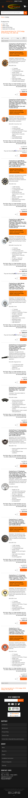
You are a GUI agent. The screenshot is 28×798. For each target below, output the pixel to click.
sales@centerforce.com (7, 776)
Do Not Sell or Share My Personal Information (13, 739)
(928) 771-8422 (5, 773)
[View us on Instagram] (16, 704)
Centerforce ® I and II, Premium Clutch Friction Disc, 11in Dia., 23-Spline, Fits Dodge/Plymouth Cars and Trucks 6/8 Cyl (17, 522)
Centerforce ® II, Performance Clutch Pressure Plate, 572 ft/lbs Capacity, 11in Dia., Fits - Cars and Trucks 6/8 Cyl (17, 630)
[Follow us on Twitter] (19, 704)
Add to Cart (23, 424)
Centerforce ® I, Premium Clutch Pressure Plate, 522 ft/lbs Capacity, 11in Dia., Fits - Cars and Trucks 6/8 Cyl (18, 577)
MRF (14, 795)
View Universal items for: (13, 688)
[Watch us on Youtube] (12, 704)
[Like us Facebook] (9, 704)
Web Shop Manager (18, 790)
